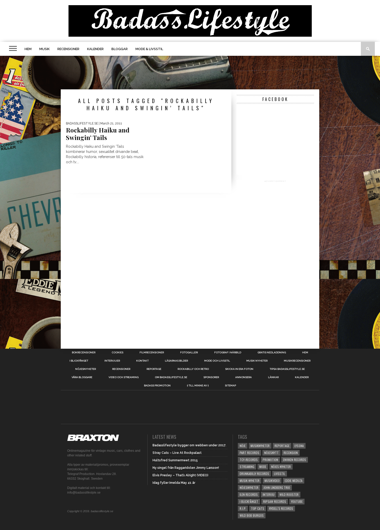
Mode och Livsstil (217, 361)
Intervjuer (112, 361)
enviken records (294, 459)
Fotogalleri (189, 352)
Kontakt (142, 361)
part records (249, 452)
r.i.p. (243, 508)
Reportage (154, 369)
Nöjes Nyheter (281, 466)
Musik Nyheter (257, 361)
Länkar (273, 377)
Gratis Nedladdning (271, 352)
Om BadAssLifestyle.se (171, 377)
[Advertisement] (190, 72)
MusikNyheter (260, 445)
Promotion (270, 459)
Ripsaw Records (274, 501)
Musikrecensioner (297, 361)
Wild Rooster (289, 494)
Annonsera (243, 377)
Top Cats (257, 508)
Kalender (95, 49)
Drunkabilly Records (254, 473)
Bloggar (119, 49)
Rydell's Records (281, 508)
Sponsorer (211, 377)
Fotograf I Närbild (227, 352)
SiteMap (230, 385)
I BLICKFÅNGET (79, 361)
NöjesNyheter (249, 487)
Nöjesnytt (271, 452)
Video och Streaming (124, 377)
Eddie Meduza (293, 480)
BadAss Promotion (157, 385)
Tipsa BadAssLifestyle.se (287, 369)
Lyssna (299, 445)
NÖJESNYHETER (85, 369)
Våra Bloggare (82, 377)
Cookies (117, 352)
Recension (291, 452)
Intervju (269, 494)
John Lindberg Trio (276, 487)
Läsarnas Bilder (176, 361)
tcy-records (249, 459)
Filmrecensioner (152, 352)
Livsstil (279, 473)
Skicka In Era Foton (239, 369)
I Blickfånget (249, 501)
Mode (262, 466)
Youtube (297, 501)
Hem (28, 49)
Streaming (247, 466)
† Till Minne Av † (198, 385)
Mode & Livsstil (149, 49)
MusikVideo (272, 480)
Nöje (243, 445)
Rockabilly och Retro (193, 369)
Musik (44, 49)
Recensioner (68, 49)
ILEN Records (249, 494)
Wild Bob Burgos (252, 515)
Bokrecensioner (83, 352)
